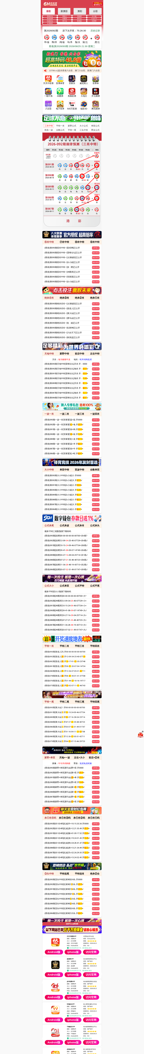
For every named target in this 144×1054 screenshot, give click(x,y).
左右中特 (95, 353)
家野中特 (64, 353)
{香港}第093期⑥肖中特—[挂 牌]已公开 (61, 267)
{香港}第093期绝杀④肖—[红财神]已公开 (62, 328)
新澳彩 (64, 11)
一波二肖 (64, 414)
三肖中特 (48, 126)
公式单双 (64, 585)
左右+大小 (79, 757)
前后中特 (79, 353)
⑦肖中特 (64, 242)
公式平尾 (95, 585)
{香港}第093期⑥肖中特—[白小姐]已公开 (62, 262)
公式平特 (79, 585)
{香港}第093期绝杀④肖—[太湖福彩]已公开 (63, 303)
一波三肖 (79, 414)
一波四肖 (95, 414)
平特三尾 (79, 701)
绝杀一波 (48, 130)
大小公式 (84, 126)
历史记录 (95, 30)
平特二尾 (64, 701)
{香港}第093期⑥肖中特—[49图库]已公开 (62, 272)
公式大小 (49, 585)
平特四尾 (95, 701)
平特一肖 (60, 126)
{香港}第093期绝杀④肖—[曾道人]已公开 (62, 308)
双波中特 (79, 469)
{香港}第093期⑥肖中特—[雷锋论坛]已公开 (63, 252)
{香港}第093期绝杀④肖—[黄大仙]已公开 (62, 313)
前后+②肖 (94, 757)
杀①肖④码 (50, 818)
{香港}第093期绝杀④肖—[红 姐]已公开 (61, 323)
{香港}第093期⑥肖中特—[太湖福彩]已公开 (63, 257)
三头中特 (84, 130)
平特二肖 (64, 646)
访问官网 (91, 952)
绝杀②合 (95, 873)
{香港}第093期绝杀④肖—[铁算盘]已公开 (62, 337)
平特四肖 (95, 646)
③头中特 (49, 873)
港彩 (48, 11)
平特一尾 (72, 130)
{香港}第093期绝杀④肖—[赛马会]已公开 (62, 318)
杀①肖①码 (94, 818)
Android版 (54, 952)
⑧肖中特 (79, 242)
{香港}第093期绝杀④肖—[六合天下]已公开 (63, 332)
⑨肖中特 (95, 242)
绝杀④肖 (49, 297)
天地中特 (49, 353)
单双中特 (64, 469)
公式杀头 (95, 525)
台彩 (95, 11)
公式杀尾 (49, 525)
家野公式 (72, 126)
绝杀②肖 (79, 297)
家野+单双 (49, 757)
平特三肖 (79, 646)
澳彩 (80, 11)
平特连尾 (64, 873)
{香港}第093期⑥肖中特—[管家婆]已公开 (62, 277)
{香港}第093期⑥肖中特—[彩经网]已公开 (62, 248)
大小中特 (49, 469)
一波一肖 (49, 414)
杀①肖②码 (79, 818)
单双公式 (95, 126)
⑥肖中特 (49, 242)
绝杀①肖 (95, 297)
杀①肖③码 (65, 818)
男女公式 (95, 130)
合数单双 (95, 469)
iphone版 (73, 952)
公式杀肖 (79, 525)
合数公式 (60, 130)
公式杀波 (64, 525)
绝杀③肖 (64, 297)
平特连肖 (79, 873)
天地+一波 (64, 757)
